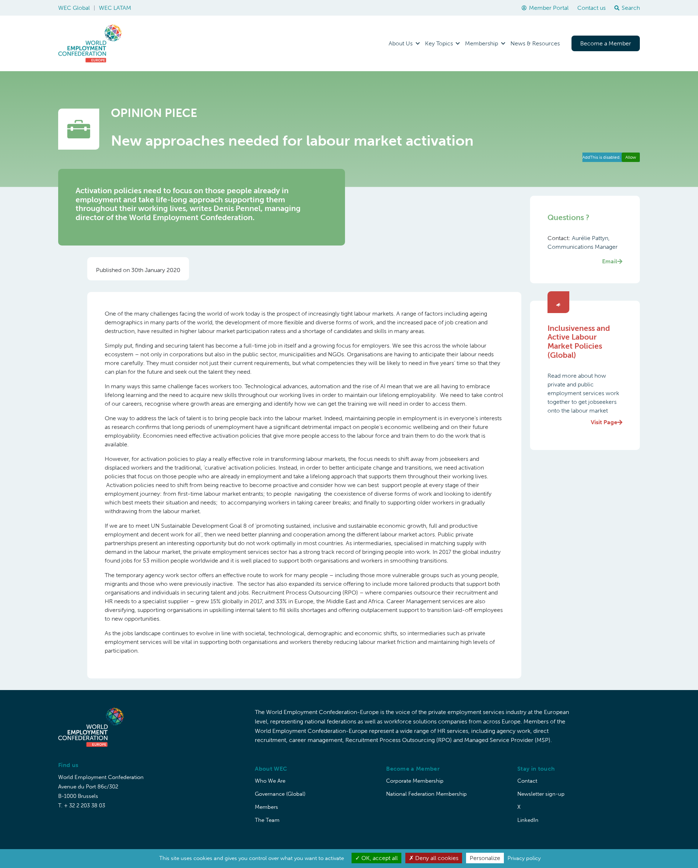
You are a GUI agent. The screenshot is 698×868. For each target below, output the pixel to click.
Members (266, 807)
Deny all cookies (436, 858)
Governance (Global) (280, 794)
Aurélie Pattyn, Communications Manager (582, 250)
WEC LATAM (115, 7)
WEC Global (74, 7)
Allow (630, 157)
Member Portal (549, 7)
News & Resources (535, 43)
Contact (527, 781)
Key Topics (439, 43)
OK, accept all (379, 858)
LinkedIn (527, 820)
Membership (481, 43)
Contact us (591, 7)
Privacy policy (524, 858)
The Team (267, 820)
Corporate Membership (415, 781)
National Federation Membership (426, 794)
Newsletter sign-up (541, 794)
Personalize (485, 858)
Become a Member (605, 43)
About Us (401, 43)
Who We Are (270, 781)
